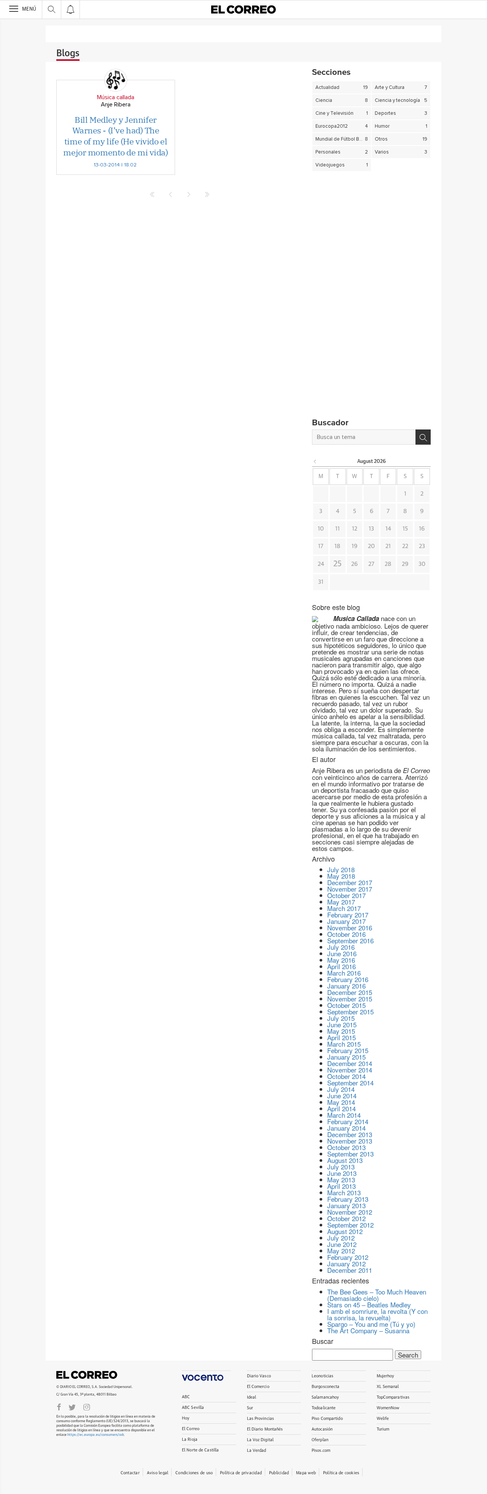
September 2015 (350, 1011)
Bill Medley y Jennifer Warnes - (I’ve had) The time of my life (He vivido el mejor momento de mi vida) (115, 136)
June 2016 (341, 953)
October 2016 (346, 934)
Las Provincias (260, 1418)
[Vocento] (206, 1375)
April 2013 (341, 1186)
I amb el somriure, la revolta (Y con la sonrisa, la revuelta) (377, 1314)
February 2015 (347, 1050)
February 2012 (347, 1257)
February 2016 (347, 979)
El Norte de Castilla (200, 1450)
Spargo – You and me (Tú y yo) (371, 1324)
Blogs (68, 53)
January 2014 (346, 1128)
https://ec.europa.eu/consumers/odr (95, 1435)
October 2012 (346, 1218)
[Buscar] (423, 437)
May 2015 (341, 1031)
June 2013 (341, 1173)
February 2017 (347, 914)
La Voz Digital (260, 1440)
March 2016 (344, 973)
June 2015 (341, 1024)
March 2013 (344, 1192)
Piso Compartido (327, 1418)
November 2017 (349, 889)
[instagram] (87, 1406)
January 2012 (346, 1263)
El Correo (86, 1374)
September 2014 (350, 1082)
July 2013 (341, 1166)
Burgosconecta (325, 1387)
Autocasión (322, 1429)
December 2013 (349, 1134)
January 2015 (346, 1056)
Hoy (185, 1418)
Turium (383, 1429)
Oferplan (320, 1440)
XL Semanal (388, 1387)
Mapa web (306, 1473)
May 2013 (341, 1179)
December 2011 (349, 1270)
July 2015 (341, 1018)
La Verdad (256, 1450)
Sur (250, 1408)
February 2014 (347, 1121)
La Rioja (189, 1439)
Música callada (115, 97)
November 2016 (349, 927)
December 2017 (349, 882)
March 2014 (344, 1115)
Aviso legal (157, 1473)
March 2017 (344, 908)
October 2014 (346, 1076)
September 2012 (350, 1224)
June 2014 (341, 1095)
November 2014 (349, 1069)
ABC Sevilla (193, 1407)
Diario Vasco (259, 1376)
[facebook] (59, 1406)
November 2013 (349, 1140)
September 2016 (350, 940)
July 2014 (341, 1089)
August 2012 (345, 1231)
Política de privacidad (241, 1473)
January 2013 (346, 1205)
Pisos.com (321, 1450)
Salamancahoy (325, 1397)
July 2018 (341, 869)
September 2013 (350, 1153)
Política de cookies (341, 1473)
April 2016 (341, 966)
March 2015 (344, 1044)
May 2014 (341, 1102)
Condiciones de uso (194, 1473)
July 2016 (341, 947)
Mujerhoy (386, 1376)
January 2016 (346, 985)
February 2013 (347, 1199)
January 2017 (346, 921)
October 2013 (346, 1147)
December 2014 (349, 1063)
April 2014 (341, 1108)
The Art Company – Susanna (368, 1330)
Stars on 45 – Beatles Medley (369, 1304)
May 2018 (341, 876)
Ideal (251, 1397)
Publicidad (279, 1473)
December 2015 (349, 992)
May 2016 (341, 960)
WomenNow (388, 1408)
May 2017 (341, 901)
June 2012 (341, 1244)
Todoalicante (324, 1408)
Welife (383, 1418)
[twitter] (72, 1406)
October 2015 (346, 1005)
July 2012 (341, 1237)
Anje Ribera (116, 104)
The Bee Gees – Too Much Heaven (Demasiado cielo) (376, 1295)
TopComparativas (393, 1397)
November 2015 (349, 998)
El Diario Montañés (265, 1429)
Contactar (130, 1473)
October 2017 (346, 895)
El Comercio (258, 1387)
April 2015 (341, 1037)
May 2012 (341, 1250)
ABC (186, 1397)
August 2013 (345, 1160)
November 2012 (349, 1212)
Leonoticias (322, 1376)
